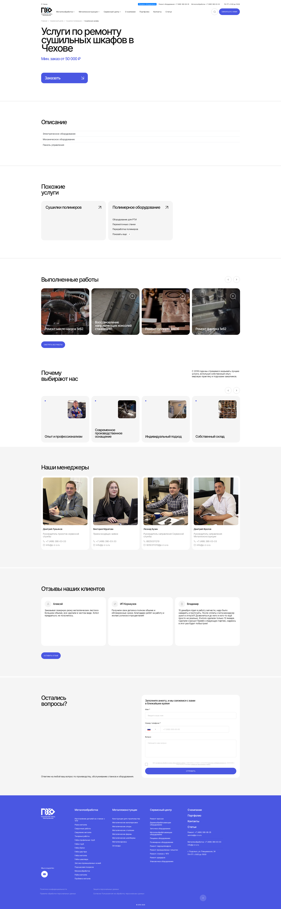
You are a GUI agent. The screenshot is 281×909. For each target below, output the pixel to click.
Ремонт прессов (157, 819)
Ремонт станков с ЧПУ (159, 854)
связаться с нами (229, 12)
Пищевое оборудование (160, 838)
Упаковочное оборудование (161, 861)
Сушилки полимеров (63, 207)
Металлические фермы (122, 834)
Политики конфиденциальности (216, 763)
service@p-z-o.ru (194, 835)
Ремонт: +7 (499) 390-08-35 (199, 832)
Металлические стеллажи (123, 830)
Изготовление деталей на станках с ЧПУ (90, 820)
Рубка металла (81, 875)
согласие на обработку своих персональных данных (170, 763)
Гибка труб (79, 844)
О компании (130, 12)
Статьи (169, 12)
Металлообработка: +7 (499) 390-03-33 (205, 4)
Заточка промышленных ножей (88, 863)
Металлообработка (64, 12)
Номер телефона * (153, 723)
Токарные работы (82, 836)
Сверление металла (83, 832)
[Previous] (228, 279)
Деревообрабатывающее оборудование (160, 823)
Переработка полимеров (125, 229)
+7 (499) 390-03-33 (56, 541)
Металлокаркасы (119, 842)
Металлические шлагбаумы (123, 838)
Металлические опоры (121, 826)
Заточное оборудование (160, 828)
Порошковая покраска (84, 867)
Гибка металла (81, 855)
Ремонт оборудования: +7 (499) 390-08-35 (174, 4)
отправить (190, 771)
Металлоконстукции (124, 809)
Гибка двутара (81, 852)
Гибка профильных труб (85, 840)
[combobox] (153, 729)
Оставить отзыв (51, 656)
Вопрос (148, 737)
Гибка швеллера (81, 859)
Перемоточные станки (124, 224)
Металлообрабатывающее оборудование (161, 833)
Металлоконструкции (88, 12)
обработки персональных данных (200, 764)
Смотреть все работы (53, 345)
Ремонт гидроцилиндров (160, 846)
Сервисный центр (111, 12)
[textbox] (147, 729)
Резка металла (81, 825)
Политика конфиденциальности (53, 889)
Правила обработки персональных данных (58, 894)
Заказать (52, 78)
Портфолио (144, 12)
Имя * (147, 709)
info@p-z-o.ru (53, 545)
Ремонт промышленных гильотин (164, 850)
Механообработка (82, 871)
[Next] (236, 279)
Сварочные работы (83, 828)
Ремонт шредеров (157, 857)
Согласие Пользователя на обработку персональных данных (118, 894)
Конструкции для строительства (126, 819)
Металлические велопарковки (125, 822)
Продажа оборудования (147, 4)
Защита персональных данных (106, 889)
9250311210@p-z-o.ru (157, 545)
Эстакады (116, 846)
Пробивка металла (82, 878)
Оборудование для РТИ (125, 219)
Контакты (157, 12)
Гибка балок (80, 848)
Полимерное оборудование (136, 207)
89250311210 (152, 541)
